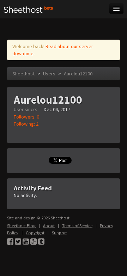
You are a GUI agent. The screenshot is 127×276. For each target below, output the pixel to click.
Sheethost (23, 73)
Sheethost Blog (21, 225)
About (49, 225)
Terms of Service (77, 225)
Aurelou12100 (78, 73)
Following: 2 (26, 124)
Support (59, 232)
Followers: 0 (26, 117)
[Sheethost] (28, 9)
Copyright (35, 232)
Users (49, 73)
